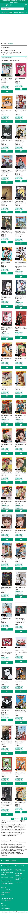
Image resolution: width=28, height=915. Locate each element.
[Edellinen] (22, 818)
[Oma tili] (23, 5)
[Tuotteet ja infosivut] (2, 5)
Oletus (17, 60)
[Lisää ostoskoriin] (7, 91)
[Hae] (25, 8)
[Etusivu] (9, 5)
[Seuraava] (25, 818)
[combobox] (14, 8)
